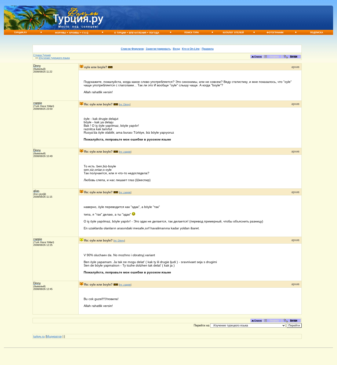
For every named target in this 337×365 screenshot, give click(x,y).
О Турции (120, 32)
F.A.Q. (85, 32)
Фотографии (275, 32)
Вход (176, 49)
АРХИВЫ (74, 32)
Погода (154, 32)
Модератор (54, 336)
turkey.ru (39, 336)
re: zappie (125, 151)
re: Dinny (125, 104)
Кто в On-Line (191, 49)
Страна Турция (42, 55)
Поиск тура (191, 32)
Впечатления (137, 32)
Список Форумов (132, 49)
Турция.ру (20, 32)
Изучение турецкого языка (54, 57)
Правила (208, 49)
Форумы (60, 32)
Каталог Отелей (233, 32)
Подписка (316, 32)
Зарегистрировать (158, 49)
